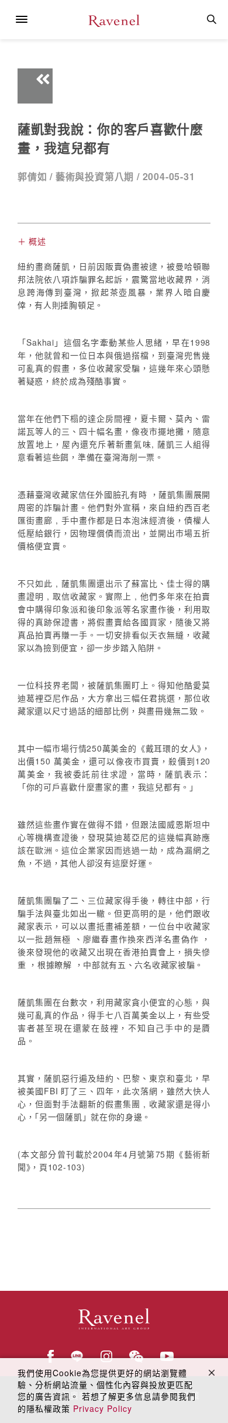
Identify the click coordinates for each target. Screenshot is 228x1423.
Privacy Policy (102, 1408)
